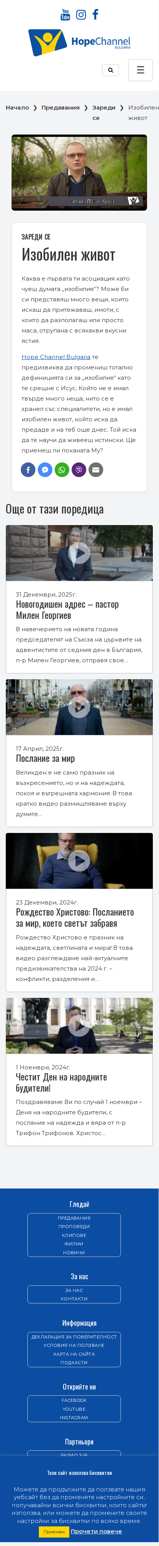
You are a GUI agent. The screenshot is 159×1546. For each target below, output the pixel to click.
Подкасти (74, 1362)
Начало (17, 107)
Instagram (74, 1417)
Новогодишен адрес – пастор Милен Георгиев (67, 609)
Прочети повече (96, 1531)
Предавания (61, 107)
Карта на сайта (74, 1354)
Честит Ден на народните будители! (61, 1081)
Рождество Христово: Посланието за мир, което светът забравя (75, 916)
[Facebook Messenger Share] (45, 469)
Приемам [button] (54, 1531)
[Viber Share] (79, 469)
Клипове (74, 1235)
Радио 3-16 (74, 1455)
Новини (74, 1252)
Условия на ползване (74, 1345)
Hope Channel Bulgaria (56, 357)
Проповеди (74, 1226)
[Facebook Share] (28, 469)
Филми (74, 1244)
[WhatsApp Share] (62, 469)
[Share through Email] (96, 469)
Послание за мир (45, 758)
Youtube (74, 1409)
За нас (74, 1290)
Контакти (74, 1299)
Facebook (74, 1400)
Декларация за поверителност (74, 1337)
